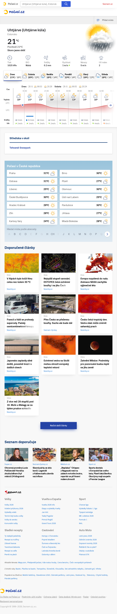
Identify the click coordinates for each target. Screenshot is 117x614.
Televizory (91, 575)
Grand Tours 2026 (49, 523)
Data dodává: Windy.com (70, 597)
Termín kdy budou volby (14, 516)
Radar (86, 597)
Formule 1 (83, 520)
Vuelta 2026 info (48, 505)
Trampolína (41, 569)
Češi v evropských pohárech (81, 563)
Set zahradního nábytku (74, 569)
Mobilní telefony (29, 575)
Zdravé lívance (10, 543)
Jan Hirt (45, 512)
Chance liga (83, 505)
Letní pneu (70, 575)
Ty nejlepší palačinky (13, 536)
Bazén (18, 569)
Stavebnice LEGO (43, 575)
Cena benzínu (63, 563)
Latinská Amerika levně (51, 551)
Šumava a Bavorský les (51, 543)
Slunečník (50, 569)
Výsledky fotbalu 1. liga (88, 509)
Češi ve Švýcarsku (49, 547)
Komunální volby (11, 523)
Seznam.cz (108, 4)
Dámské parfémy (58, 575)
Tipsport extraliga (86, 512)
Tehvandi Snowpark (20, 147)
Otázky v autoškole (86, 551)
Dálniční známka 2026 (88, 540)
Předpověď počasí (34, 563)
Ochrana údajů (50, 597)
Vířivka (98, 569)
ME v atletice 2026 (86, 516)
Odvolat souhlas (98, 597)
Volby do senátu (11, 520)
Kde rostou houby (49, 563)
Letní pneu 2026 (85, 536)
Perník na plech (11, 555)
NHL (81, 523)
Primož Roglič (47, 520)
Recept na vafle (11, 551)
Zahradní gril (90, 569)
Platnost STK (84, 555)
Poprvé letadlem (48, 540)
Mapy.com (22, 563)
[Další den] (110, 105)
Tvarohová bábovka (12, 547)
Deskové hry (80, 575)
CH (53, 234)
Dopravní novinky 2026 (88, 543)
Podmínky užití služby (32, 597)
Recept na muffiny (12, 540)
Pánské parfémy (11, 579)
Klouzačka (60, 569)
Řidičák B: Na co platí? (88, 547)
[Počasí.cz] (14, 12)
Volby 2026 (9, 505)
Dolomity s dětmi (48, 555)
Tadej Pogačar (47, 516)
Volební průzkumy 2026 (14, 509)
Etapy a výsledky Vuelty (51, 509)
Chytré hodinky (102, 575)
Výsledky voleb (10, 512)
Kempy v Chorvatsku (50, 536)
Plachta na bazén (29, 569)
